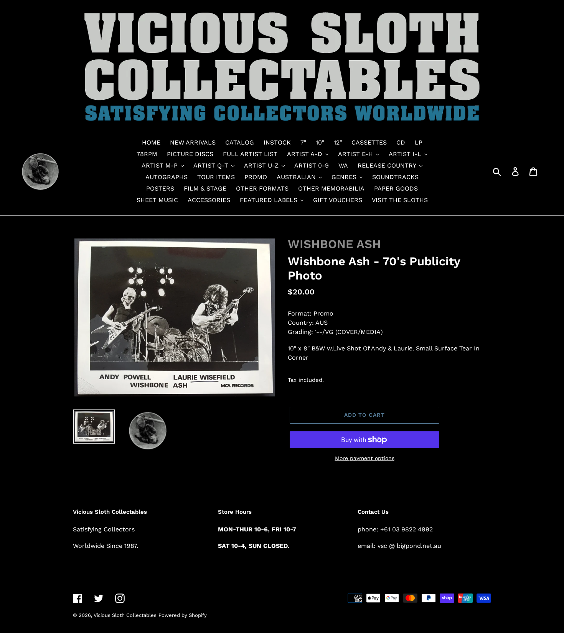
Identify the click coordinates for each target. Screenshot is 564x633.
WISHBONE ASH (334, 244)
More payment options (364, 458)
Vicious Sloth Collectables (125, 615)
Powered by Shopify (182, 615)
